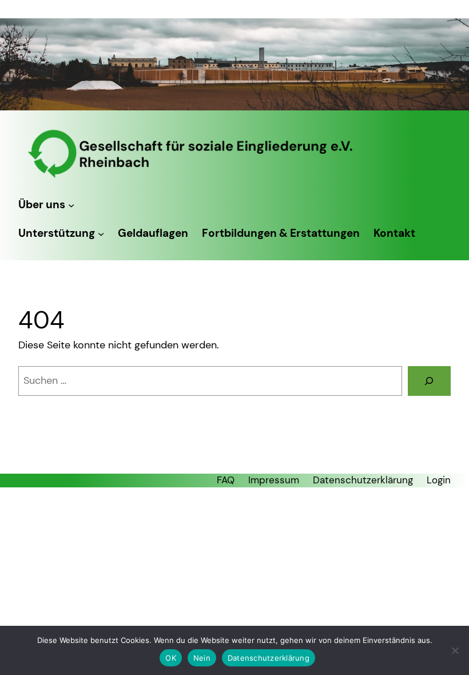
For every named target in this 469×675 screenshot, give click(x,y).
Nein (201, 657)
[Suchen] (429, 381)
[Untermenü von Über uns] (71, 204)
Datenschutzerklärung (268, 657)
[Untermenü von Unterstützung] (101, 234)
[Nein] (454, 650)
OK (170, 657)
